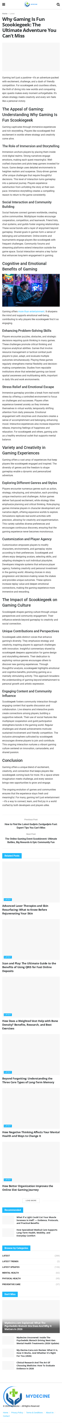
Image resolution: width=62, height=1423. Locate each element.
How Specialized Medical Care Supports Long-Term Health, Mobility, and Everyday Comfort (37, 1232)
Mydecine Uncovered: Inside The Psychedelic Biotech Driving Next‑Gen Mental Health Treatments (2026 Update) (38, 1340)
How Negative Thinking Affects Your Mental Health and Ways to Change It (31, 1134)
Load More (31, 1201)
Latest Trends (10, 1261)
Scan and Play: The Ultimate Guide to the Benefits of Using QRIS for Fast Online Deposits (29, 967)
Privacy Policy (17, 1412)
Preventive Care (11, 1284)
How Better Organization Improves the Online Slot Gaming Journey (27, 1188)
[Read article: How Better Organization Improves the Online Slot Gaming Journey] (31, 1162)
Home (4, 14)
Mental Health (10, 1273)
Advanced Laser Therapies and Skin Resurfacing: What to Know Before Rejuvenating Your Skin (25, 909)
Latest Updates (11, 1267)
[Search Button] (58, 4)
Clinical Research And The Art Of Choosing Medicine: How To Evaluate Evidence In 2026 (36, 1365)
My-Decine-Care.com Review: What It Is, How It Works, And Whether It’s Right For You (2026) (37, 1353)
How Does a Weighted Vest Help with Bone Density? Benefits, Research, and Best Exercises (30, 1024)
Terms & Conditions (34, 1412)
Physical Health (11, 1278)
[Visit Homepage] (30, 4)
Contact (6, 1416)
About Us (50, 1412)
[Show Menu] (3, 4)
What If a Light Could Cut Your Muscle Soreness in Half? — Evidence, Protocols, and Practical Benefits (38, 1220)
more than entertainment (31, 311)
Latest (12, 14)
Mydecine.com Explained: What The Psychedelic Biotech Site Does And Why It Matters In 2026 (28, 1326)
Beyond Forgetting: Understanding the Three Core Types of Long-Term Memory (28, 1080)
